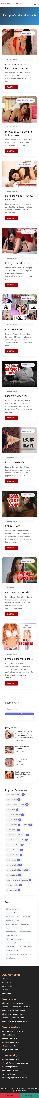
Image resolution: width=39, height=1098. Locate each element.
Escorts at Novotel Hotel (12, 1014)
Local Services (13, 860)
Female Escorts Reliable (19, 658)
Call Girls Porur (13, 825)
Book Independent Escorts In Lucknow (16, 66)
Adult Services (13, 800)
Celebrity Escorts (9, 1038)
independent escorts (12, 935)
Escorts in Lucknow (15, 845)
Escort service (13, 830)
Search (19, 714)
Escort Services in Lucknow (17, 835)
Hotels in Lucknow (14, 850)
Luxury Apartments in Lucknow (18, 880)
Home (5, 979)
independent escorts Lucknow (14, 939)
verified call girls (26, 954)
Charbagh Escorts (10, 1070)
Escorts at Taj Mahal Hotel (13, 1010)
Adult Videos (12, 810)
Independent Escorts (11, 1042)
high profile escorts (25, 932)
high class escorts (11, 932)
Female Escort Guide (17, 592)
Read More (11, 87)
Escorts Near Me (15, 462)
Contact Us (7, 993)
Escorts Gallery (9, 986)
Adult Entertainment (15, 795)
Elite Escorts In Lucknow (21, 760)
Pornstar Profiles (14, 885)
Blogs (5, 990)
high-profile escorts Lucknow (14, 928)
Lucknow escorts (24, 943)
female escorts (25, 924)
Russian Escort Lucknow (13, 1031)
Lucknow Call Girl (14, 865)
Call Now (9, 1096)
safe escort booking (12, 954)
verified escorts (10, 958)
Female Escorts (9, 1046)
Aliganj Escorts (9, 1074)
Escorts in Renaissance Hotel (14, 1021)
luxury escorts (10, 947)
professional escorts (12, 950)
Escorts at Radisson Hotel (13, 1018)
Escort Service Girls (16, 396)
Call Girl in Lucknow (15, 815)
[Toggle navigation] (35, 4)
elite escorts (26, 916)
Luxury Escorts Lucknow (25, 947)
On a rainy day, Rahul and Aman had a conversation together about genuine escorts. (24, 734)
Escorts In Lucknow (11, 924)
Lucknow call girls (11, 943)
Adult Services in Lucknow (17, 805)
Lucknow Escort (13, 875)
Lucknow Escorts (15, 329)
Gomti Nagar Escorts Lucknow (15, 1063)
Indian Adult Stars (14, 855)
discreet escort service (12, 916)
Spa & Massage (13, 890)
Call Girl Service (13, 820)
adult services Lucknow (13, 909)
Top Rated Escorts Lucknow (22, 748)
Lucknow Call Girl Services (17, 870)
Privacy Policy (20, 1091)
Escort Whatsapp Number (17, 840)
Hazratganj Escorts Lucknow (14, 1077)
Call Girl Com (12, 526)
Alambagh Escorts (10, 1066)
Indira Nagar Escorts (11, 1059)
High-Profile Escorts (11, 1049)
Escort (27, 825)
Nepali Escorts (8, 1035)
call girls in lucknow (11, 913)
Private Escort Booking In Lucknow (18, 133)
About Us (6, 982)
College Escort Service (18, 263)
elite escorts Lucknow (12, 920)
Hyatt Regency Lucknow (12, 1003)
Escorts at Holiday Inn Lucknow (16, 1007)
